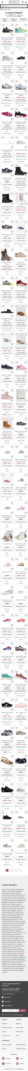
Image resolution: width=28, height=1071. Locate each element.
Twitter (21, 1058)
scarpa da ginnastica (18, 959)
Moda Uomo (8, 1001)
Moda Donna (8, 997)
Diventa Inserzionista (7, 1027)
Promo (17, 1035)
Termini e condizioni (7, 1044)
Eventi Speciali (19, 1031)
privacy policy (20, 1014)
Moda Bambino (8, 1005)
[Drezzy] (14, 2)
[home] (1, 9)
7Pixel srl (12, 1069)
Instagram (8, 1058)
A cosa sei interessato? (8, 994)
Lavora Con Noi (6, 1035)
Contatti (4, 1031)
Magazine (18, 1023)
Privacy (4, 1048)
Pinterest (22, 1063)
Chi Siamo (4, 1023)
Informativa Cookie (20, 1044)
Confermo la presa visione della (13, 1014)
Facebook (8, 1063)
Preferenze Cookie (20, 1048)
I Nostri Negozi (19, 1027)
